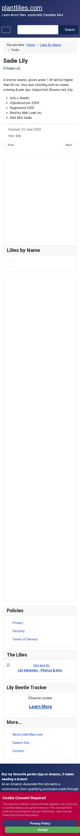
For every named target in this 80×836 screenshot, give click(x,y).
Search (70, 30)
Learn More (40, 706)
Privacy (18, 623)
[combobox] (37, 29)
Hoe (40, 774)
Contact (18, 751)
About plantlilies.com (28, 734)
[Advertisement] (40, 438)
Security (19, 631)
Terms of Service (25, 639)
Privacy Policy (40, 823)
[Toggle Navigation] (6, 30)
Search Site (21, 743)
